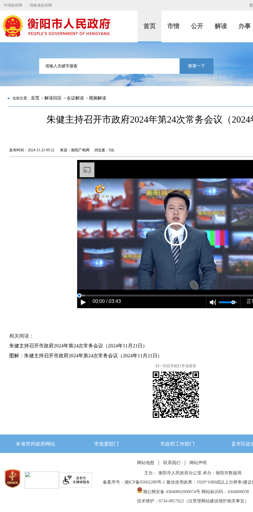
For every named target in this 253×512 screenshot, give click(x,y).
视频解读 (97, 98)
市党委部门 (106, 444)
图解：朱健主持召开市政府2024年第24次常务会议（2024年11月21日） (85, 355)
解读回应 (53, 98)
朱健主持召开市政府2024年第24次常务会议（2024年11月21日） (78, 345)
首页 (35, 98)
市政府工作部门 (177, 444)
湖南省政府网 (41, 5)
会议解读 (75, 98)
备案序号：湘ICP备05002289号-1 (134, 482)
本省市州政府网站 (35, 444)
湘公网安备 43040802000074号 (171, 491)
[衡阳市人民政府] (56, 35)
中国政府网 (13, 5)
